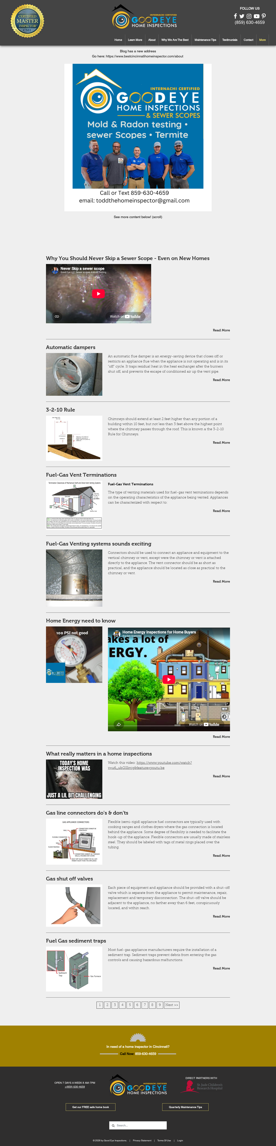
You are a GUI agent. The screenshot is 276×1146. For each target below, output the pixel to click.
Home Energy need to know (80, 621)
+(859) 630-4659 (75, 1086)
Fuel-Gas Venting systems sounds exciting (98, 544)
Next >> (171, 1005)
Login (180, 1140)
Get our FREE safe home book (90, 1107)
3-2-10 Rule (60, 410)
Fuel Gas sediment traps (76, 941)
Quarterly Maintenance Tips (185, 1107)
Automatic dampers (70, 347)
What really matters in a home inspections (99, 754)
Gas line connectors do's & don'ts (87, 813)
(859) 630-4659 (250, 22)
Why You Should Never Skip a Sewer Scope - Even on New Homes (128, 258)
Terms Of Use (164, 1140)
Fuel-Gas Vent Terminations (81, 475)
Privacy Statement (142, 1140)
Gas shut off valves (69, 879)
